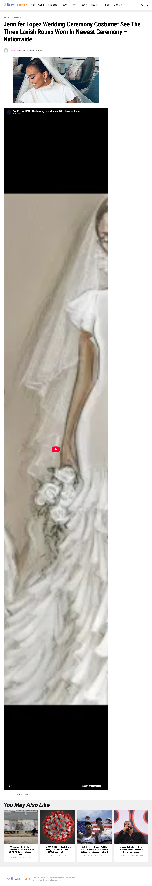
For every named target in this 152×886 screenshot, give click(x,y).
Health (94, 4)
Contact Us (44, 878)
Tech (73, 4)
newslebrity (16, 50)
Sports (84, 4)
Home (32, 4)
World (41, 4)
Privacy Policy (70, 878)
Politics (105, 4)
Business (52, 4)
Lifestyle (118, 4)
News (64, 4)
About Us (36, 878)
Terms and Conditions (56, 878)
